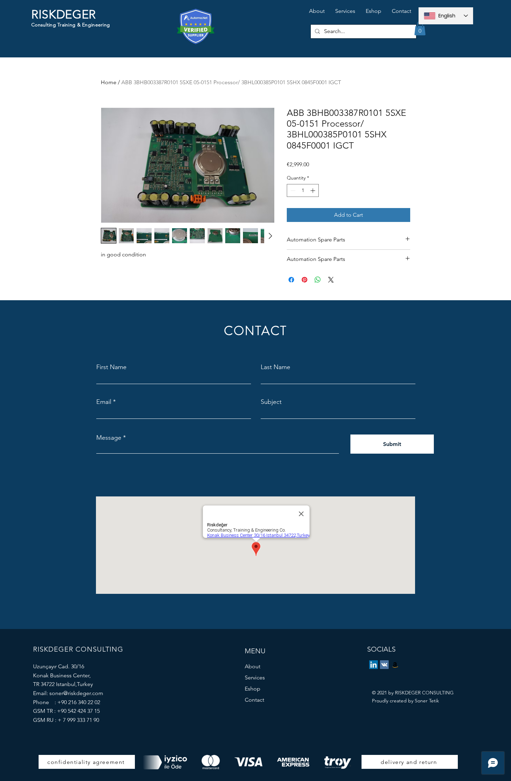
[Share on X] (331, 280)
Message (108, 438)
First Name (111, 367)
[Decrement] (292, 190)
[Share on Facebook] (291, 280)
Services (255, 677)
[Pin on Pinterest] (304, 280)
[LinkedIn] (373, 664)
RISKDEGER (63, 14)
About (252, 666)
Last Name (275, 367)
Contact (254, 699)
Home (108, 82)
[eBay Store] (395, 664)
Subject (271, 402)
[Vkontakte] (384, 664)
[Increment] (313, 190)
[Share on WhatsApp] (318, 280)
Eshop (252, 688)
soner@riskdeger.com (76, 693)
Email (103, 402)
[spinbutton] (303, 190)
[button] (420, 28)
